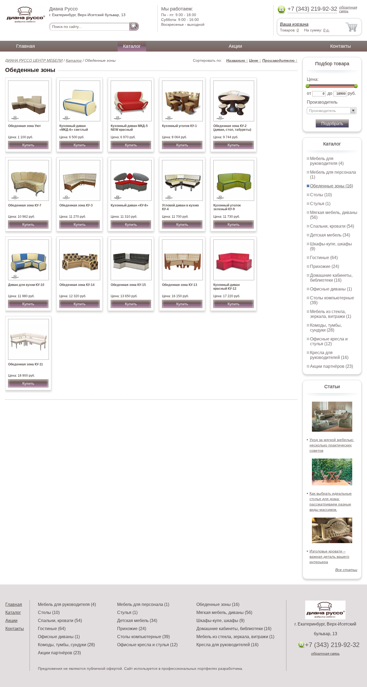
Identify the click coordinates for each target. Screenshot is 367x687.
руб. (352, 93)
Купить (28, 145)
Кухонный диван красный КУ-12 (226, 286)
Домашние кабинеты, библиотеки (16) (331, 277)
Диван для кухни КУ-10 (26, 285)
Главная (25, 46)
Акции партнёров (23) (331, 366)
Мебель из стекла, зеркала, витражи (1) (330, 314)
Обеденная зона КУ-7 (24, 205)
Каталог (132, 46)
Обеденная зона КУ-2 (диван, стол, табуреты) (232, 128)
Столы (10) (321, 194)
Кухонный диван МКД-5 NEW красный (129, 128)
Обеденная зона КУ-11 (25, 364)
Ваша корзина (294, 24)
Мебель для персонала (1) (143, 604)
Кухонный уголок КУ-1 (179, 126)
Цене (255, 60)
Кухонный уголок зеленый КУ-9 (227, 207)
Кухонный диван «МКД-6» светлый (73, 128)
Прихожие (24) (324, 266)
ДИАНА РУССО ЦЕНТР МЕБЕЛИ (34, 60)
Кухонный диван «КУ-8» (129, 205)
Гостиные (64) (324, 257)
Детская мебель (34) (330, 235)
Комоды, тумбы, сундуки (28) (326, 327)
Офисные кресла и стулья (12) (329, 341)
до (330, 93)
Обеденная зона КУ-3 (76, 205)
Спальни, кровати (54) (332, 226)
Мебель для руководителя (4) (327, 161)
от (309, 93)
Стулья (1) (320, 203)
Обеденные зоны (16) (331, 186)
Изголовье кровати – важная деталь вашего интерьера (329, 556)
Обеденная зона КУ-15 (128, 285)
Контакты (340, 46)
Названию (237, 60)
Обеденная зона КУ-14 (77, 285)
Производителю (279, 60)
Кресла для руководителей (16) (329, 355)
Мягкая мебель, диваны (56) (224, 612)
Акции (235, 46)
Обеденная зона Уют (24, 126)
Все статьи (346, 570)
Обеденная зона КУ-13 (179, 285)
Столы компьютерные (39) (143, 636)
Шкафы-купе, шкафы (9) (220, 620)
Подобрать (332, 123)
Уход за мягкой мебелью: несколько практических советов (332, 445)
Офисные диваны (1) (331, 289)
